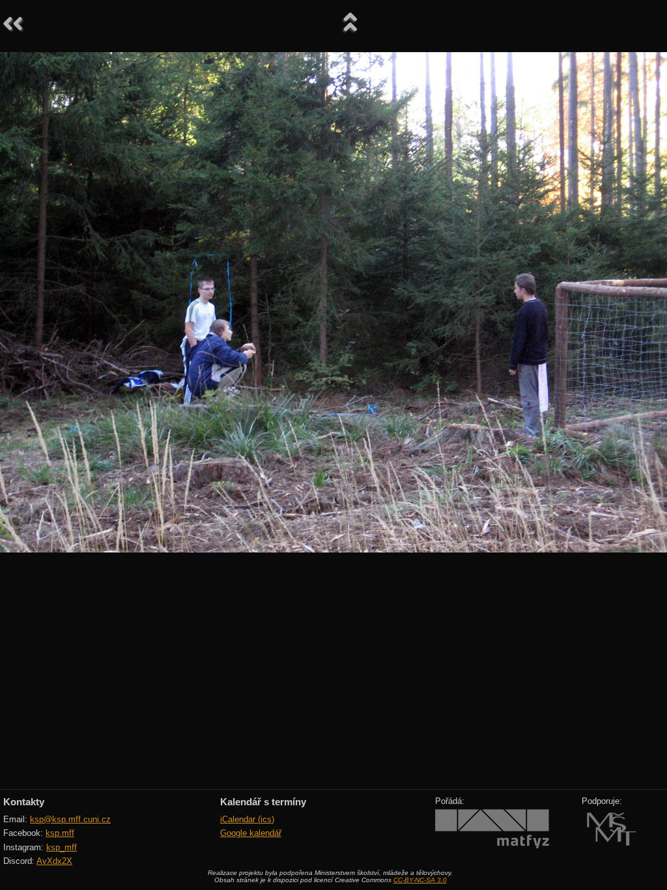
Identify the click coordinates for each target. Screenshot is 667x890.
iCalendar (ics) (247, 819)
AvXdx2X (54, 861)
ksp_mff (61, 847)
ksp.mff (60, 833)
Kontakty (23, 801)
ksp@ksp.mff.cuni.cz (70, 819)
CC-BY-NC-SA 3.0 (420, 879)
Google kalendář (250, 833)
